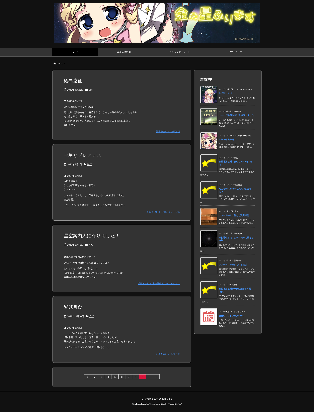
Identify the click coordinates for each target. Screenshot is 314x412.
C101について (226, 93)
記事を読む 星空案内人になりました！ (159, 283)
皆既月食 (73, 307)
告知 (90, 244)
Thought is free (174, 404)
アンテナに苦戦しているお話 (233, 264)
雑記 (89, 164)
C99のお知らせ (226, 139)
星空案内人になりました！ (92, 235)
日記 (91, 89)
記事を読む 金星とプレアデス (163, 211)
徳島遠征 (73, 80)
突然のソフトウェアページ (231, 315)
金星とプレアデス (82, 155)
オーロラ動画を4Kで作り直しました (236, 115)
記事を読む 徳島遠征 (168, 131)
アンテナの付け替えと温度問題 (234, 215)
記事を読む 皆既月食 (168, 354)
